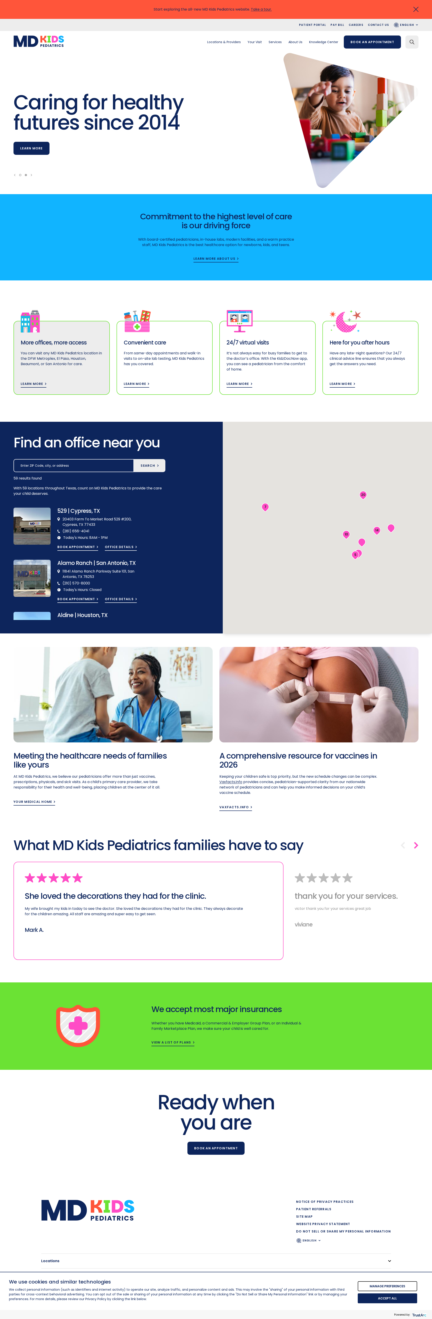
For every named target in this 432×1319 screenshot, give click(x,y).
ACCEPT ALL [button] (387, 1298)
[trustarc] (418, 1314)
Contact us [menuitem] (378, 25)
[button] (377, 530)
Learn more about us (214, 259)
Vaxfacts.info (234, 807)
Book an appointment (372, 42)
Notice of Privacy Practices (325, 1202)
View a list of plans (171, 1042)
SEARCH (148, 465)
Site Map (304, 1217)
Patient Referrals (313, 1209)
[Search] (411, 42)
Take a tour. (261, 9)
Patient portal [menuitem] (312, 25)
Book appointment (76, 547)
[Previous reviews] (402, 845)
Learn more (31, 148)
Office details (119, 547)
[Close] (415, 9)
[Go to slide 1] (20, 175)
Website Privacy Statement (323, 1224)
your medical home (33, 802)
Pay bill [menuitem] (337, 25)
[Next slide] (31, 175)
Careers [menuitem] (356, 25)
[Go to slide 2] (26, 175)
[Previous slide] (15, 175)
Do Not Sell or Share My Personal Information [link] (343, 1231)
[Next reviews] (416, 845)
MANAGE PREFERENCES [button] (387, 1286)
